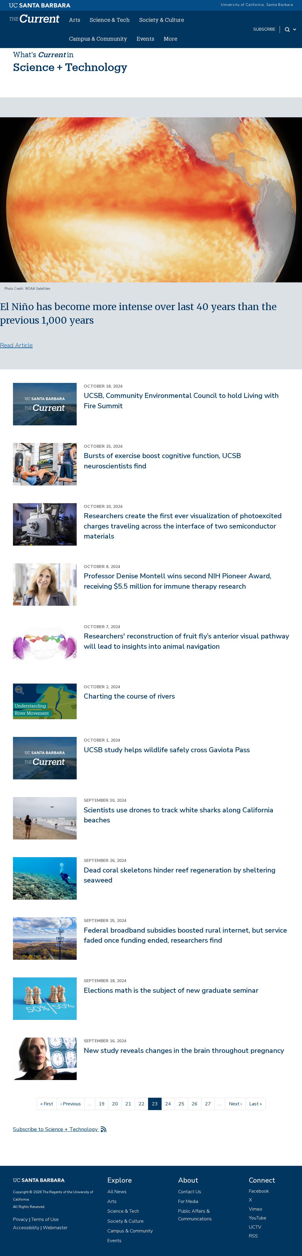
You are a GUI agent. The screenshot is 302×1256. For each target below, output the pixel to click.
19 (104, 1103)
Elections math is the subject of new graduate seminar (171, 990)
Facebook (259, 1191)
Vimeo (255, 1209)
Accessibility (26, 1227)
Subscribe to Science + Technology (56, 1129)
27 (210, 1103)
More (170, 38)
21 (130, 1103)
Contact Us (189, 1191)
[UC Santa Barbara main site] (40, 4)
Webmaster (55, 1227)
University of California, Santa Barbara (257, 4)
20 (117, 1103)
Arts (74, 20)
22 (143, 1103)
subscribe (264, 29)
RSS (253, 1236)
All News (117, 1191)
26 (196, 1103)
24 (170, 1103)
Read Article (16, 345)
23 (157, 1103)
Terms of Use (45, 1219)
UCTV (255, 1227)
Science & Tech (110, 20)
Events (145, 38)
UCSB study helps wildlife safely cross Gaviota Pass (167, 750)
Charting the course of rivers (129, 696)
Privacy (20, 1219)
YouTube (257, 1218)
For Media (188, 1201)
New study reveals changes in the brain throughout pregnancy (184, 1050)
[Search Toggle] (291, 29)
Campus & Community (98, 38)
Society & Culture (161, 20)
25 (183, 1103)
